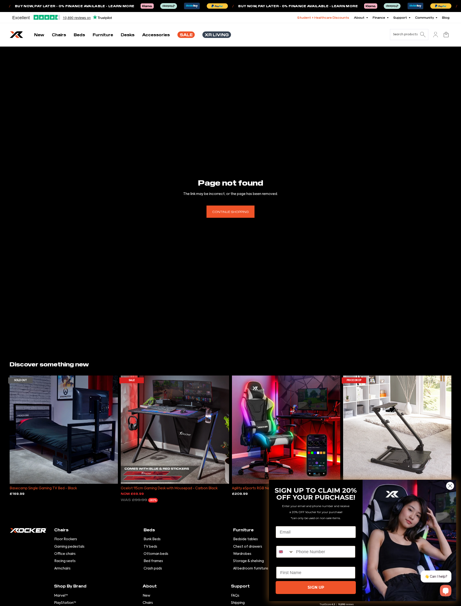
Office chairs (65, 554)
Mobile (283, 541)
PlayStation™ (65, 603)
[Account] (435, 34)
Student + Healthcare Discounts (323, 17)
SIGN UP (316, 587)
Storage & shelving (248, 561)
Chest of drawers (247, 546)
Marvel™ (61, 595)
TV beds (150, 546)
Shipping (238, 603)
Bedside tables (245, 539)
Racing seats (65, 561)
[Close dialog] (450, 486)
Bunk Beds (152, 539)
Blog (445, 17)
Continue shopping (230, 211)
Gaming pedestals (69, 546)
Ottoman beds (156, 554)
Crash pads (153, 568)
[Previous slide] (17, 429)
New (146, 595)
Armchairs (62, 568)
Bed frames (153, 561)
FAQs (235, 595)
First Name (287, 562)
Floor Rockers (65, 539)
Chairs (148, 603)
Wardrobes (242, 554)
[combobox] (285, 552)
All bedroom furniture (250, 568)
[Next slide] (110, 429)
